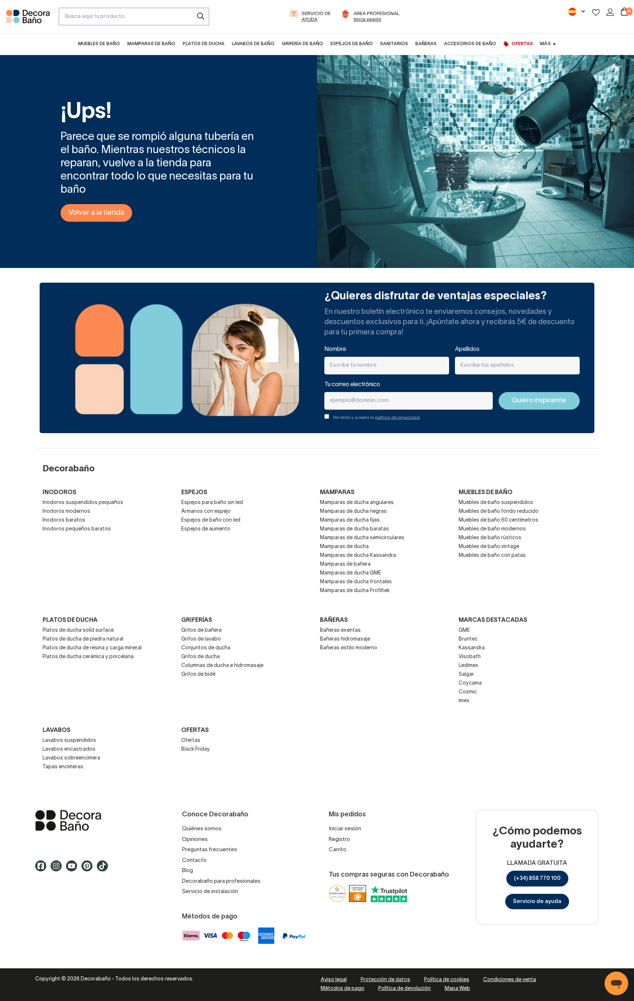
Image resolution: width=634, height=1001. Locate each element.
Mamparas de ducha (344, 546)
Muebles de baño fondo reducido (499, 511)
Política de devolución (404, 988)
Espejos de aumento (205, 529)
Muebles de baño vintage (489, 546)
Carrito (337, 849)
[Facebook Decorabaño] (43, 869)
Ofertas (190, 740)
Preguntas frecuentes (209, 849)
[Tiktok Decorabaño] (104, 869)
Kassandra (472, 648)
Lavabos (56, 730)
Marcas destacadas (493, 620)
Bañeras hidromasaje (345, 639)
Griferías (196, 620)
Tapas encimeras (63, 767)
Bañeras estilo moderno (348, 648)
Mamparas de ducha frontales (356, 582)
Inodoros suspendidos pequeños (83, 502)
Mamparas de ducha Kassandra (358, 555)
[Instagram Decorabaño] (58, 869)
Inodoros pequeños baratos (77, 529)
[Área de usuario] (610, 12)
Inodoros (59, 492)
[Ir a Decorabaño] (96, 820)
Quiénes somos (202, 828)
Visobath (470, 656)
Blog (187, 870)
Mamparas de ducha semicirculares (362, 538)
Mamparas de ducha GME (350, 573)
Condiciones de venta (509, 980)
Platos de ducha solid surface (78, 630)
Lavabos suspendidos (69, 740)
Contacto (194, 860)
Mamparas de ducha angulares (357, 502)
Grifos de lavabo (201, 639)
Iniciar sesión (345, 828)
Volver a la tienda (96, 213)
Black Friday (195, 749)
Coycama (470, 683)
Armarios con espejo (206, 511)
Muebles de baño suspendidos (496, 502)
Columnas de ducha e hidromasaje (222, 665)
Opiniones (195, 839)
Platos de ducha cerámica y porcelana (88, 656)
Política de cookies (446, 980)
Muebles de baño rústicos (490, 538)
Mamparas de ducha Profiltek (355, 590)
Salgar (466, 674)
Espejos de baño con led (210, 520)
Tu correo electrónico (352, 384)
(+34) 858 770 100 (537, 878)
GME (464, 630)
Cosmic (468, 692)
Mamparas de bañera (345, 564)
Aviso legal (334, 980)
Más (545, 44)
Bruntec (468, 639)
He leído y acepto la (376, 418)
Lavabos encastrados (69, 749)
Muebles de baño (486, 492)
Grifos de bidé (198, 674)
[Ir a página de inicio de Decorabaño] (29, 19)
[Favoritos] (596, 12)
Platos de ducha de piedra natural (83, 639)
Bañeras (334, 620)
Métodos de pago (342, 988)
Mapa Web (457, 988)
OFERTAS (195, 730)
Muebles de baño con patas (492, 555)
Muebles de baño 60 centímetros (498, 520)
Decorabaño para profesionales (221, 881)
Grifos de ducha (200, 656)
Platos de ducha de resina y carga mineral (92, 648)
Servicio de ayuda (537, 901)
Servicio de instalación (210, 891)
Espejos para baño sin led (212, 502)
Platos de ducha (70, 620)
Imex (464, 701)
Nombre (335, 349)
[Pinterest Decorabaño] (89, 869)
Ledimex (468, 665)
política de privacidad (397, 418)
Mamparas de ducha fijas (350, 520)
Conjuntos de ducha (205, 648)
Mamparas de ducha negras (353, 511)
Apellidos (467, 349)
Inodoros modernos (66, 511)
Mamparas (337, 492)
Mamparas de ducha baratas (354, 529)
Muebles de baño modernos (492, 529)
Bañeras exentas (340, 630)
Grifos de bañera (201, 630)
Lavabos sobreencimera (71, 758)
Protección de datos (385, 980)
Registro (339, 839)
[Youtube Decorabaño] (73, 869)
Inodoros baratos (64, 520)
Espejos (194, 492)
